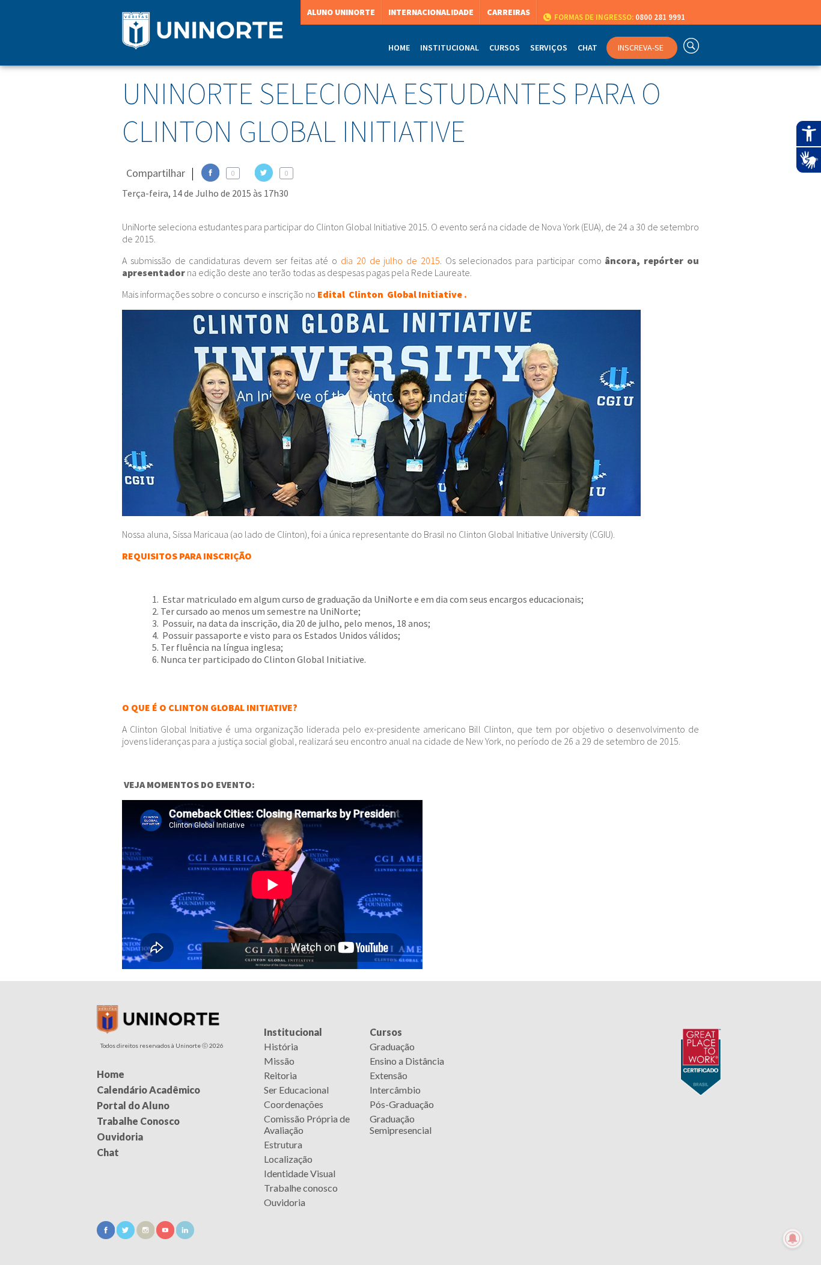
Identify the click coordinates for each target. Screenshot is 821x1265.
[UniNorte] (158, 1030)
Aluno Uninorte (341, 12)
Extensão (388, 1075)
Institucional (293, 1032)
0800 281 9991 (619, 17)
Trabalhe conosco (301, 1187)
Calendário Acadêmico (148, 1089)
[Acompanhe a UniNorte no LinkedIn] (185, 1235)
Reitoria (280, 1075)
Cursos (386, 1032)
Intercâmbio (395, 1089)
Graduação (392, 1046)
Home (399, 47)
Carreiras (508, 12)
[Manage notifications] (792, 1238)
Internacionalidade (431, 12)
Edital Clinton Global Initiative (389, 294)
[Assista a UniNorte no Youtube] (166, 1235)
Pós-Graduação (402, 1104)
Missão (279, 1060)
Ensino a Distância (407, 1060)
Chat (587, 47)
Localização (288, 1159)
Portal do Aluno (133, 1105)
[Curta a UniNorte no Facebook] (107, 1235)
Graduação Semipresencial (401, 1124)
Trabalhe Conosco (138, 1121)
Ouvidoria (284, 1202)
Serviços (548, 47)
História (281, 1046)
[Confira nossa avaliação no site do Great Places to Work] (698, 1032)
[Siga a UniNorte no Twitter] (126, 1235)
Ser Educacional (296, 1089)
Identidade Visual (299, 1173)
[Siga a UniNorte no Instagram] (146, 1235)
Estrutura (283, 1144)
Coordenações (293, 1104)
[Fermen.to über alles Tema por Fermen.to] (410, 1251)
